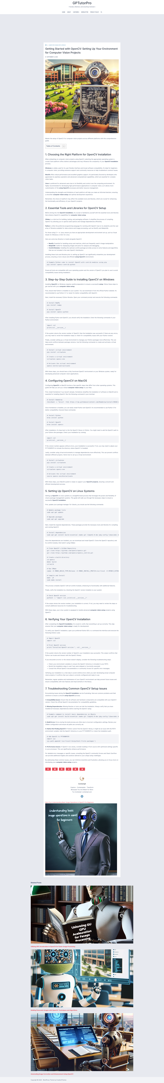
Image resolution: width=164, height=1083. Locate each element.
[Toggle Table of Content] (63, 146)
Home (63, 12)
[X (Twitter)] (55, 769)
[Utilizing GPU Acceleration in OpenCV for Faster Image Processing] (82, 914)
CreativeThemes (61, 1080)
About (69, 12)
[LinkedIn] (61, 769)
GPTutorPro (82, 3)
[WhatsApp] (75, 769)
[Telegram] (68, 769)
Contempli (76, 12)
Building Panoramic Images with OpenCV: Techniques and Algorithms (54, 1010)
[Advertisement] (82, 27)
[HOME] (46, 45)
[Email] (82, 769)
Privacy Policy (94, 12)
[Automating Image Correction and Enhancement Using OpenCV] (82, 1042)
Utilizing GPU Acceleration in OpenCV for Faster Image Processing (53, 946)
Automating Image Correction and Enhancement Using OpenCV (52, 1074)
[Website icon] (82, 796)
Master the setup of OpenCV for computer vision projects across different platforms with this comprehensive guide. (80, 140)
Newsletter (84, 12)
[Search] (101, 12)
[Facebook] (48, 769)
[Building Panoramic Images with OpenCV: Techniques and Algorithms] (82, 978)
